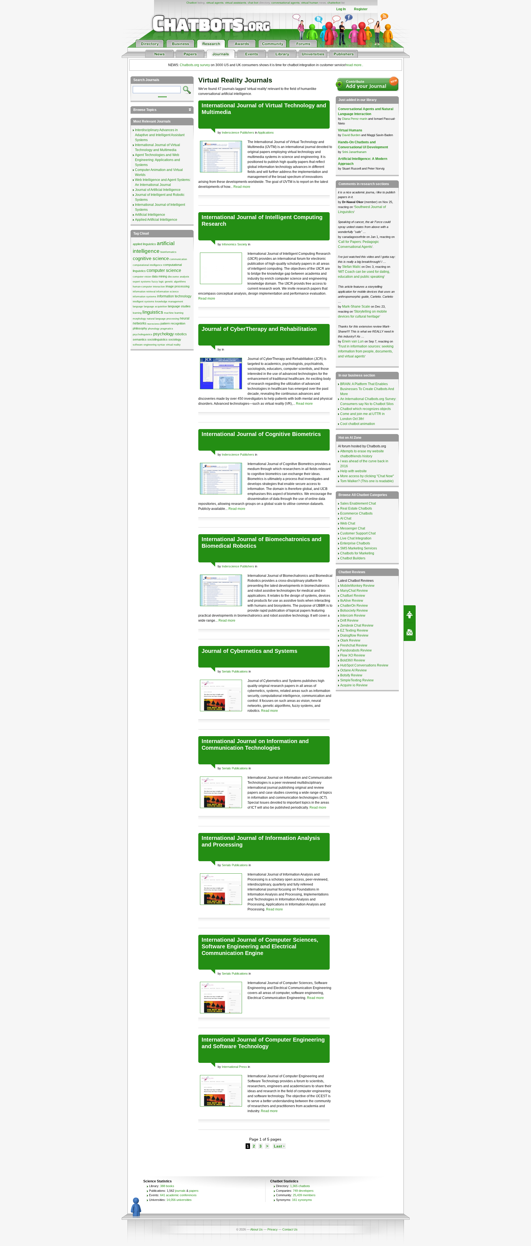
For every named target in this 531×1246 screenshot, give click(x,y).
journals (180, 1190)
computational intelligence (147, 265)
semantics (140, 339)
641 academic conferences (178, 1195)
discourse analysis (178, 276)
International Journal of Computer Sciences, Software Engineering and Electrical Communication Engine (260, 946)
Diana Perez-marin (354, 118)
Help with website (353, 471)
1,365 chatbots (300, 1186)
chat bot (253, 2)
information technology (174, 296)
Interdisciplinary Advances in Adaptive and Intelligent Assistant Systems (159, 135)
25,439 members (304, 1195)
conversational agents (285, 2)
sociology (174, 339)
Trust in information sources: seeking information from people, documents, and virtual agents (366, 351)
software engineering (145, 344)
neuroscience (153, 324)
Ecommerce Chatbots (356, 513)
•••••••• (162, 96)
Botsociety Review (354, 610)
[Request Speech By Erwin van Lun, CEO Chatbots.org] (410, 614)
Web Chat (347, 523)
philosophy (140, 328)
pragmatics (166, 328)
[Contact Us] (410, 632)
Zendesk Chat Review (356, 625)
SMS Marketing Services (358, 548)
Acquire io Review (354, 685)
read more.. (354, 65)
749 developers (303, 1190)
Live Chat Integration (355, 538)
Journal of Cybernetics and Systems (249, 651)
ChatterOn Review (354, 606)
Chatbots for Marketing (357, 553)
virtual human (309, 2)
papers (194, 1190)
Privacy (272, 1229)
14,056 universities (179, 1199)
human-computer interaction (149, 286)
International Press (234, 1066)
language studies (179, 306)
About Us (256, 1229)
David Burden (351, 135)
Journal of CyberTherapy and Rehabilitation (259, 329)
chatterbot (333, 2)
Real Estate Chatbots (356, 508)
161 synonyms (302, 1199)
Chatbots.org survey (195, 65)
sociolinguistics (157, 339)
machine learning (173, 313)
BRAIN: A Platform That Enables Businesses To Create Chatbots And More (367, 389)
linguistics (152, 312)
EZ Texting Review (354, 630)
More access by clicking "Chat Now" (367, 476)
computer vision (142, 276)
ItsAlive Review (351, 601)
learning (137, 313)
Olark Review (350, 640)
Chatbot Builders (352, 558)
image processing (177, 286)
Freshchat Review (353, 645)
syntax (161, 344)
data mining (159, 276)
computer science (164, 270)
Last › (279, 1146)
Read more (241, 187)
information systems (144, 296)
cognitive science (151, 258)
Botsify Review (351, 675)
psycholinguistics (142, 334)
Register (361, 9)
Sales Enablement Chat (358, 503)
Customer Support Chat (358, 533)
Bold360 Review (352, 660)
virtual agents (214, 2)
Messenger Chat (352, 528)
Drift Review (349, 620)
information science (167, 291)
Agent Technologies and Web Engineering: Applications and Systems (157, 160)
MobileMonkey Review (357, 586)
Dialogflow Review (354, 635)
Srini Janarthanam (354, 152)
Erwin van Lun (353, 341)
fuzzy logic (158, 281)
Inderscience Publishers (238, 132)
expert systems (142, 281)
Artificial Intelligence (150, 215)
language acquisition (155, 306)
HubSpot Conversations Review (364, 665)
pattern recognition (172, 323)
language (138, 306)
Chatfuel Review (352, 596)
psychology (163, 334)
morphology (139, 318)
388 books (167, 1186)
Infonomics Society (234, 244)
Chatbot (191, 2)
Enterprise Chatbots (355, 543)
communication (178, 259)
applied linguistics (144, 244)
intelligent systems (143, 301)
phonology (154, 328)
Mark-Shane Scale (356, 306)
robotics (181, 334)
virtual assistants (235, 2)
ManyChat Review (354, 591)
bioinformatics (168, 252)
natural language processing (163, 318)
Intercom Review (352, 615)
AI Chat (345, 518)
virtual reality (173, 344)
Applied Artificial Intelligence (156, 220)
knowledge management (169, 301)
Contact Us (290, 1229)
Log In (341, 9)
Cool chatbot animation (357, 424)
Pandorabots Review (356, 650)
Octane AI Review (353, 670)
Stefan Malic (351, 267)
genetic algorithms (175, 281)
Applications (266, 132)
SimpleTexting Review (357, 680)
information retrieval (144, 291)
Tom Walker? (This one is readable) (367, 481)
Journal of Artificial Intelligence (158, 190)
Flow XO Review (352, 655)
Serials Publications (235, 671)
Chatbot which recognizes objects (365, 409)
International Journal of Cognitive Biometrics (261, 434)
